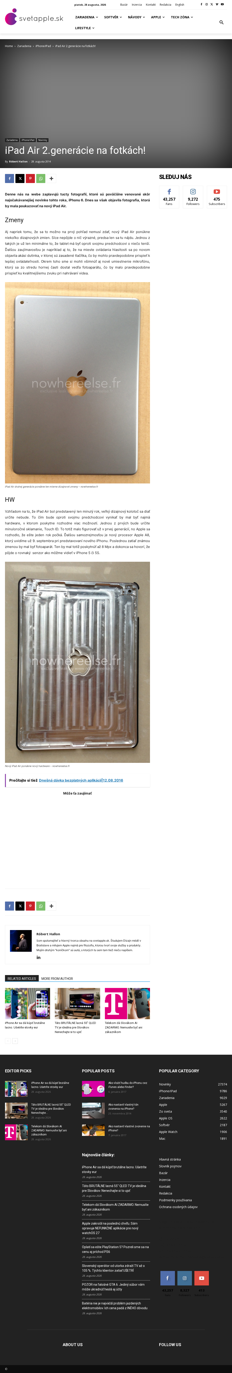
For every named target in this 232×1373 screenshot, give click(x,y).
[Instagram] (206, 4)
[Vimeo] (217, 4)
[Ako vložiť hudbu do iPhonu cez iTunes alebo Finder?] (93, 1089)
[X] (212, 4)
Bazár (163, 1173)
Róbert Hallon (18, 161)
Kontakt (165, 1186)
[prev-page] (8, 1041)
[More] (51, 178)
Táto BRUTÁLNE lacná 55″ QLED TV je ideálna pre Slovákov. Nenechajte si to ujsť (75, 1027)
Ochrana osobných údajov (178, 1207)
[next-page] (15, 1041)
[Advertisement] (77, 839)
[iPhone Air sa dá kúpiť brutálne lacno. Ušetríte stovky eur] (27, 1003)
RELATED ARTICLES (22, 978)
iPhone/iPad (43, 46)
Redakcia (165, 1193)
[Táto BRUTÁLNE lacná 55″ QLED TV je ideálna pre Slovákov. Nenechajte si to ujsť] (77, 1003)
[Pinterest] (30, 178)
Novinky (42, 140)
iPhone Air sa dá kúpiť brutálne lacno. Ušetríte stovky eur (114, 1169)
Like (169, 189)
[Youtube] (222, 4)
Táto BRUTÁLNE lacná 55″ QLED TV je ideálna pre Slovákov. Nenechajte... (51, 1108)
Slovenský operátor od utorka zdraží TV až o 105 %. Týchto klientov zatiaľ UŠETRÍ (113, 1268)
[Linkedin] (40, 957)
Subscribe (217, 189)
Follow (193, 189)
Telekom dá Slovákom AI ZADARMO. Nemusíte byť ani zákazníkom (123, 1027)
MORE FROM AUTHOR (57, 978)
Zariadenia (24, 46)
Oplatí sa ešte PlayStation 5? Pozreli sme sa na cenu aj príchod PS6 (115, 1249)
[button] (221, 22)
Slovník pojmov (170, 1166)
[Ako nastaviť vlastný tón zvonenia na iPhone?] (93, 1110)
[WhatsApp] (40, 178)
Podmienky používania (175, 1200)
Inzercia (164, 1180)
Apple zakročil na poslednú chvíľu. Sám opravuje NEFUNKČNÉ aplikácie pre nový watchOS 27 (110, 1228)
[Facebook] (201, 4)
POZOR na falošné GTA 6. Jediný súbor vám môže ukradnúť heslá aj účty (113, 1287)
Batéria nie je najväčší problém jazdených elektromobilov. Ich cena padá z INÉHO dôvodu (114, 1306)
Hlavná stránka (170, 1159)
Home (9, 46)
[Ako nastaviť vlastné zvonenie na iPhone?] (93, 1130)
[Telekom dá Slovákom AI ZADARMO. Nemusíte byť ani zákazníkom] (127, 1003)
